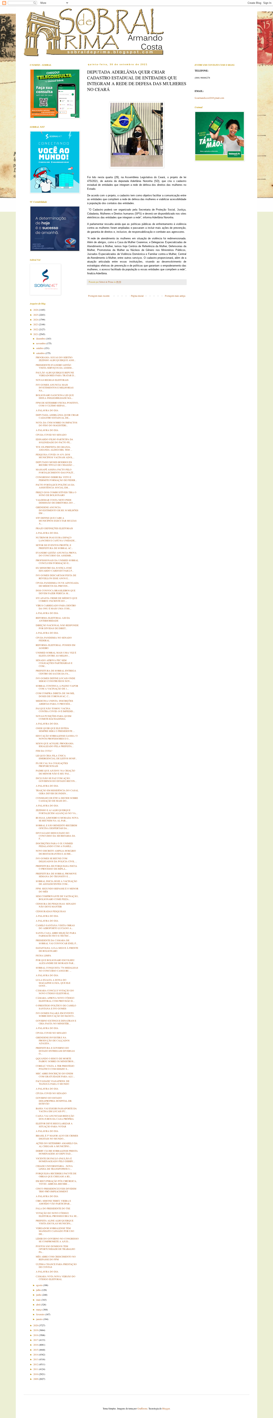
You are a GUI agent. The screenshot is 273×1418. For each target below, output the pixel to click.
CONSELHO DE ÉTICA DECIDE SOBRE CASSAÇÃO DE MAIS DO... (57, 799)
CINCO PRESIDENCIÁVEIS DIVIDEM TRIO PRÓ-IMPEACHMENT (56, 1190)
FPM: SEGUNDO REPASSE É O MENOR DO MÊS (57, 890)
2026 (36, 309)
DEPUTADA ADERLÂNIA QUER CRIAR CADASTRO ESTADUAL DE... (57, 416)
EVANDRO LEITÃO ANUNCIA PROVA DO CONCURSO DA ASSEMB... (56, 554)
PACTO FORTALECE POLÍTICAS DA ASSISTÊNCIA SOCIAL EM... (55, 486)
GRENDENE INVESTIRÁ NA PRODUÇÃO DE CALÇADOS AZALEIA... (53, 1040)
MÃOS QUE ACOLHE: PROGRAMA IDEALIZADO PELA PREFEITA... (55, 745)
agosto (39, 1285)
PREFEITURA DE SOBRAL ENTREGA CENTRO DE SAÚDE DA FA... (56, 672)
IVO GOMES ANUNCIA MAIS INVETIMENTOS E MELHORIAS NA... (55, 387)
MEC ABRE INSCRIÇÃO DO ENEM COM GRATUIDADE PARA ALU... (55, 1075)
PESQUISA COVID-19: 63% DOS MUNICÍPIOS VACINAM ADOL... (55, 456)
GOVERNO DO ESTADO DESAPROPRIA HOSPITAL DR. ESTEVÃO (54, 1100)
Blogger (166, 1408)
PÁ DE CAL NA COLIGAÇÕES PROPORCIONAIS (52, 764)
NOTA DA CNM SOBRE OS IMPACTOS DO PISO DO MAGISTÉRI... (56, 424)
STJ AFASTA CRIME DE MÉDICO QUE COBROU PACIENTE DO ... (56, 599)
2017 (36, 1339)
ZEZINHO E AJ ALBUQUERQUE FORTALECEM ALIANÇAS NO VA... (57, 811)
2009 (36, 1378)
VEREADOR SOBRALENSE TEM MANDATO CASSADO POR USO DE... (55, 1230)
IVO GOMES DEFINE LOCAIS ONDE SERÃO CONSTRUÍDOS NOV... (55, 680)
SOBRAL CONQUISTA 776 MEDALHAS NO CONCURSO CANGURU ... (57, 969)
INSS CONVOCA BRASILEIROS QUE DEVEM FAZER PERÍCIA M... (55, 592)
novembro (41, 343)
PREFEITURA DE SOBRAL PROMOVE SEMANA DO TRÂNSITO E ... (56, 875)
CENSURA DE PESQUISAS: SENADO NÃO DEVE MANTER (56, 905)
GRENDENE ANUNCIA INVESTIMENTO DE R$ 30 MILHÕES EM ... (57, 510)
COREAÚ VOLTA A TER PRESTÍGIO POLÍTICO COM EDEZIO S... (55, 1067)
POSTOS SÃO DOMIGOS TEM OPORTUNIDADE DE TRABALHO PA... (55, 1248)
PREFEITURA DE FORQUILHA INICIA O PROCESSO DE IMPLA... (56, 867)
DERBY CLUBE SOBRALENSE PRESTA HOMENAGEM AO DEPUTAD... (57, 1152)
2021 (36, 334)
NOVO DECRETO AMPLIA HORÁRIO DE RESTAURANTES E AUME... (56, 852)
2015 (36, 1349)
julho (39, 1289)
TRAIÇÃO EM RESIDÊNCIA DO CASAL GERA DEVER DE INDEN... (57, 792)
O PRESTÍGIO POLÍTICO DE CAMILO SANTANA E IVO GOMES (56, 1007)
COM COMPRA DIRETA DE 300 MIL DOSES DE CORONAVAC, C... (55, 695)
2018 (36, 1335)
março (39, 1309)
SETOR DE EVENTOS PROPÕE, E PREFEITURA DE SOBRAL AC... (54, 546)
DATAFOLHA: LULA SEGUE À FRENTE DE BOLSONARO (57, 949)
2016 (36, 1344)
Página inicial (137, 295)
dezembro (41, 338)
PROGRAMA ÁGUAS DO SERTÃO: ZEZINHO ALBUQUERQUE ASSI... (56, 359)
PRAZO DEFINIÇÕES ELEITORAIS (54, 528)
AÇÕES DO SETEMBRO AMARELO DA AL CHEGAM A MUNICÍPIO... (57, 1145)
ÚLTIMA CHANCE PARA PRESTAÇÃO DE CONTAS (56, 1265)
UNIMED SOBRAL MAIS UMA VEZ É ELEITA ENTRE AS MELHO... (56, 654)
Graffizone (142, 1408)
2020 (36, 1325)
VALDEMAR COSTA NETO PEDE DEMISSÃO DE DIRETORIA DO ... (55, 501)
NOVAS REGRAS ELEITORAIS (52, 379)
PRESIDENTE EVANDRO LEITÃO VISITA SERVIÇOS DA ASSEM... (54, 366)
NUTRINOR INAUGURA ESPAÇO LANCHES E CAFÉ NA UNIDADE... (56, 539)
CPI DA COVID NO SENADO (51, 434)
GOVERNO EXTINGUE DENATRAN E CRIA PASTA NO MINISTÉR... (56, 1022)
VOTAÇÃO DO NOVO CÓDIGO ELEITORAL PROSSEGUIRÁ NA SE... (57, 1214)
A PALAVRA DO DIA (47, 410)
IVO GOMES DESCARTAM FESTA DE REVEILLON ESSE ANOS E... (56, 577)
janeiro (39, 1319)
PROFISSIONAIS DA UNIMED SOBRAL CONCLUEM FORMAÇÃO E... (57, 562)
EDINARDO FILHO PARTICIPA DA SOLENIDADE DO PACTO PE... (54, 441)
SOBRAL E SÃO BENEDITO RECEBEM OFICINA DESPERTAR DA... (56, 827)
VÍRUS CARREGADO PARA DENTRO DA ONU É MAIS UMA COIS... (56, 607)
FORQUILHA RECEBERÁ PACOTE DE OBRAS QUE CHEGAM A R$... (56, 1175)
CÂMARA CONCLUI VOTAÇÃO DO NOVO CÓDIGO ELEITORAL (55, 992)
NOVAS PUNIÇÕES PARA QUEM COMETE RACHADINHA (53, 717)
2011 (36, 1369)
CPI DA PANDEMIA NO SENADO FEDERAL (54, 639)
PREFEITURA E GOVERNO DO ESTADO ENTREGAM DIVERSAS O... (55, 1050)
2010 (36, 1374)
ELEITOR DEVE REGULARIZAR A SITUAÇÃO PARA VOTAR (54, 1125)
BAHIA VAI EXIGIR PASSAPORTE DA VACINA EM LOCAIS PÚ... (56, 1110)
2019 (36, 1330)
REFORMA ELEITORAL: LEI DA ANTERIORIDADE (53, 619)
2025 (36, 314)
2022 (36, 329)
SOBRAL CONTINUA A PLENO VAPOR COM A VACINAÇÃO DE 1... (57, 687)
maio (38, 1299)
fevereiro (40, 1314)
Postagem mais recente (99, 295)
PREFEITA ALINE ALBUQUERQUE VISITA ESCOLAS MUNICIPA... (54, 1222)
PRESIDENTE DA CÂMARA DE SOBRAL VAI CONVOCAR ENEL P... (57, 942)
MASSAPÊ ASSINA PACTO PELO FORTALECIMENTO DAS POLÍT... (55, 471)
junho (39, 1294)
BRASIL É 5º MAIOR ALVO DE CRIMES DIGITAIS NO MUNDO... (57, 1137)
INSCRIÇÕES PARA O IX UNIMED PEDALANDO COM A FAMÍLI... (54, 845)
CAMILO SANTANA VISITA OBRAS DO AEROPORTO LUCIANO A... (55, 927)
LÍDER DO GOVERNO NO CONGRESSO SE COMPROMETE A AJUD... (57, 1240)
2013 (36, 1359)
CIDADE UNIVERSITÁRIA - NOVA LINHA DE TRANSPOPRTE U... (54, 1167)
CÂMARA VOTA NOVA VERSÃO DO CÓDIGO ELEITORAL (55, 1278)
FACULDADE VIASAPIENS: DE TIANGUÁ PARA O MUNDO (52, 1082)
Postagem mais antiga (175, 295)
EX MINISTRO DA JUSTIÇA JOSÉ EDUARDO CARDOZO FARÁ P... (55, 569)
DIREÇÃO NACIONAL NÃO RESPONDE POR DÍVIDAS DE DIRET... (57, 627)
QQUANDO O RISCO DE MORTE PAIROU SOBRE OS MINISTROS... (55, 1060)
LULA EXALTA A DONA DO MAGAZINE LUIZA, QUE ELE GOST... (53, 982)
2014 (36, 1354)
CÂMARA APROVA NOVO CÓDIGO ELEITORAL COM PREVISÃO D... (55, 999)
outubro (40, 348)
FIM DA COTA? (44, 750)
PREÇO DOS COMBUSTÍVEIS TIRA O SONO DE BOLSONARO (56, 494)
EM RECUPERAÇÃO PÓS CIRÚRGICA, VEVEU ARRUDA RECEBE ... (56, 1182)
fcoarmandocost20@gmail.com (209, 97)
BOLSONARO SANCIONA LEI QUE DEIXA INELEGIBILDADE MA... (55, 396)
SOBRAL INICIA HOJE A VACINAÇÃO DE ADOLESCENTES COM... (56, 882)
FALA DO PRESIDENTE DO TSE (53, 1208)
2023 (36, 324)
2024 (36, 319)
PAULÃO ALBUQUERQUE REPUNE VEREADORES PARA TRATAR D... (56, 374)
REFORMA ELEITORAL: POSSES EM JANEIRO (55, 646)
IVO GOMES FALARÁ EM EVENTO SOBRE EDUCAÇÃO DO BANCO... (55, 1014)
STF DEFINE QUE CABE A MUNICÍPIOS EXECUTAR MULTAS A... (56, 520)
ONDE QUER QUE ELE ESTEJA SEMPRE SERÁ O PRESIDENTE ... (55, 729)
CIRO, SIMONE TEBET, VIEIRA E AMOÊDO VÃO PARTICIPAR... (53, 1202)
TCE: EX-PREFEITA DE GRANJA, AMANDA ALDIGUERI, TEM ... (54, 448)
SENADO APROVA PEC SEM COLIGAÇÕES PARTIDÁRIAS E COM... (54, 663)
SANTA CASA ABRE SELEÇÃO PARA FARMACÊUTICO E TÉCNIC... (56, 934)
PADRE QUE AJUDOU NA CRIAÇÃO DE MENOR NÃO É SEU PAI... (55, 772)
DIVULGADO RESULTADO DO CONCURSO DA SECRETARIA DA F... (55, 835)
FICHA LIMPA (43, 955)
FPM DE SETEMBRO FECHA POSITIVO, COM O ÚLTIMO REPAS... (57, 404)
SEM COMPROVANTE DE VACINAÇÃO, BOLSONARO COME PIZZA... (57, 897)
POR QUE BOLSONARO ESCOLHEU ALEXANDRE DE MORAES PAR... (55, 961)
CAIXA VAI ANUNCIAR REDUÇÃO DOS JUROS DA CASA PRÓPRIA (55, 1117)
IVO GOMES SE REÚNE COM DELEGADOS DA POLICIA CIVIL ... (56, 860)
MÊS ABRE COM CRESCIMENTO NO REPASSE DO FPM (56, 1258)
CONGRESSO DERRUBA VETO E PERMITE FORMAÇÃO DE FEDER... (56, 478)
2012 (36, 1364)
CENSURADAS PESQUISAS (51, 911)
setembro (40, 353)
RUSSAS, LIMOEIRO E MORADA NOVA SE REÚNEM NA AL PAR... (57, 819)
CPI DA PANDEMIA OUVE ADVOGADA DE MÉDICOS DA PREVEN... (57, 584)
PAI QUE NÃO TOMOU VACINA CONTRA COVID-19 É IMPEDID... (55, 710)
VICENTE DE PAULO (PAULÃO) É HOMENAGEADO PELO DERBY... (55, 1160)
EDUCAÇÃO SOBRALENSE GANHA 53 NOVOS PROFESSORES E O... (57, 737)
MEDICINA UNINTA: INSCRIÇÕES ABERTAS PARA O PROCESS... (54, 702)
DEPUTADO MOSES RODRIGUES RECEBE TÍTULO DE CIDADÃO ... (55, 463)
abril (38, 1304)
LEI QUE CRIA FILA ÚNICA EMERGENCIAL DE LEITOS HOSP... (56, 757)
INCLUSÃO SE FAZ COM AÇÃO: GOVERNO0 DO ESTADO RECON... (56, 779)
